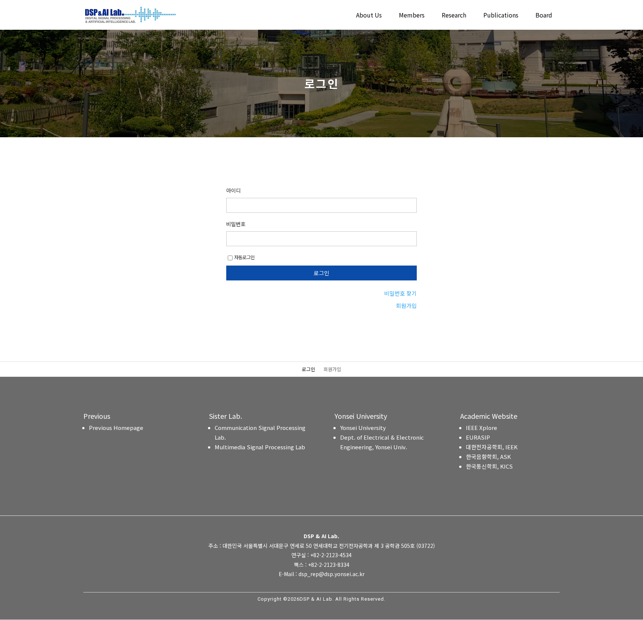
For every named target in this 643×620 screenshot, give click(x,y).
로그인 (308, 370)
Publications (500, 15)
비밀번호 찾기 (400, 293)
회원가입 (406, 305)
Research (454, 15)
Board (543, 15)
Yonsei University (363, 427)
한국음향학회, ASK (488, 456)
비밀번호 (236, 224)
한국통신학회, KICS (489, 466)
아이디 (233, 190)
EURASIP (478, 437)
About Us (369, 15)
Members (412, 15)
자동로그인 (244, 257)
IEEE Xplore (481, 427)
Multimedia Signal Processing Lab (260, 447)
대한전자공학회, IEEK (492, 447)
